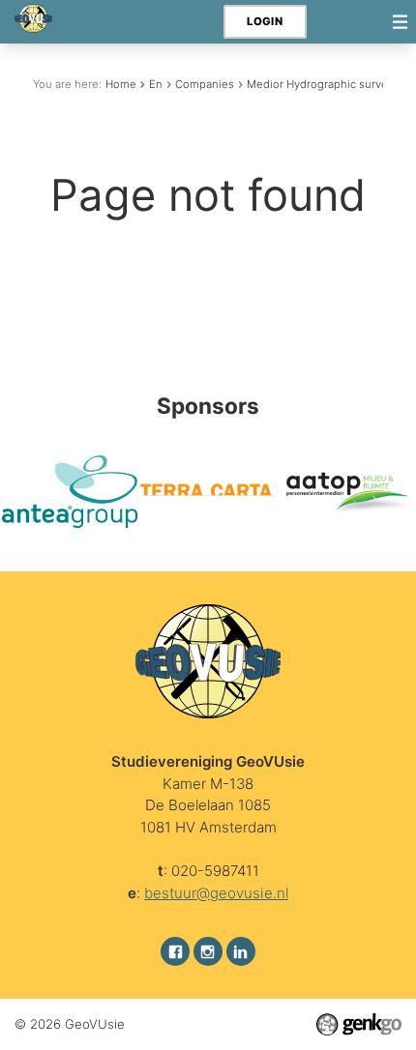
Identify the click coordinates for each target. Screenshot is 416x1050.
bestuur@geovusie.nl (216, 893)
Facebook (175, 951)
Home (120, 84)
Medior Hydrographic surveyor (325, 84)
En (156, 84)
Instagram (208, 951)
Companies (204, 84)
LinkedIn (240, 951)
